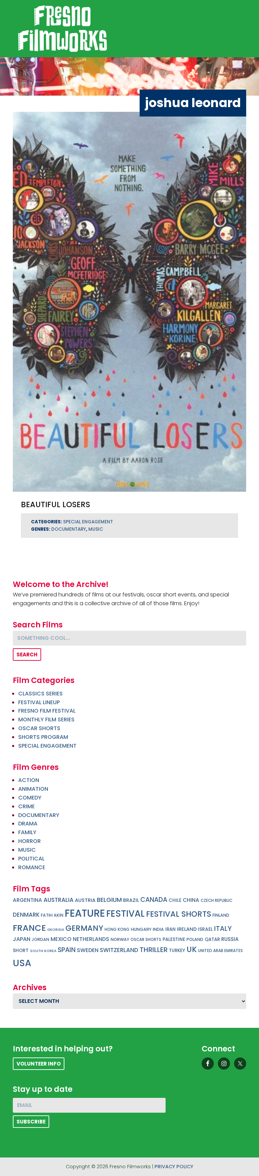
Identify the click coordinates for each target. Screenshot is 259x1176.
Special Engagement (88, 522)
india (158, 929)
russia (230, 939)
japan (21, 939)
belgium (109, 899)
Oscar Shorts (39, 728)
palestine (174, 939)
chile (175, 900)
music (95, 529)
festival (125, 914)
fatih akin (52, 915)
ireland (187, 929)
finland (220, 915)
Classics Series (40, 693)
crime (26, 806)
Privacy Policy (173, 1166)
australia (59, 900)
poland (194, 939)
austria (85, 900)
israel (205, 929)
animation (33, 789)
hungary (141, 929)
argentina (27, 900)
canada (153, 899)
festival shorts (178, 914)
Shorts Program (43, 737)
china (191, 900)
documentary (68, 529)
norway (120, 939)
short (21, 950)
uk (191, 949)
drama (27, 823)
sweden (87, 950)
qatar (212, 939)
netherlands (91, 939)
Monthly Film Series (46, 719)
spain (67, 949)
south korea (43, 950)
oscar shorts (146, 939)
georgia (55, 929)
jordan (40, 939)
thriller (154, 949)
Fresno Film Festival (47, 711)
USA (22, 963)
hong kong (117, 929)
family (27, 832)
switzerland (119, 950)
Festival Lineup (39, 702)
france (29, 928)
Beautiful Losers (55, 504)
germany (84, 928)
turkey (177, 950)
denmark (26, 915)
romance (31, 867)
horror (29, 841)
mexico (61, 939)
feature (85, 913)
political (31, 858)
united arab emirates (220, 950)
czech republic (216, 900)
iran (170, 929)
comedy (29, 798)
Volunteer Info (39, 1063)
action (28, 780)
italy (223, 928)
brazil (131, 900)
